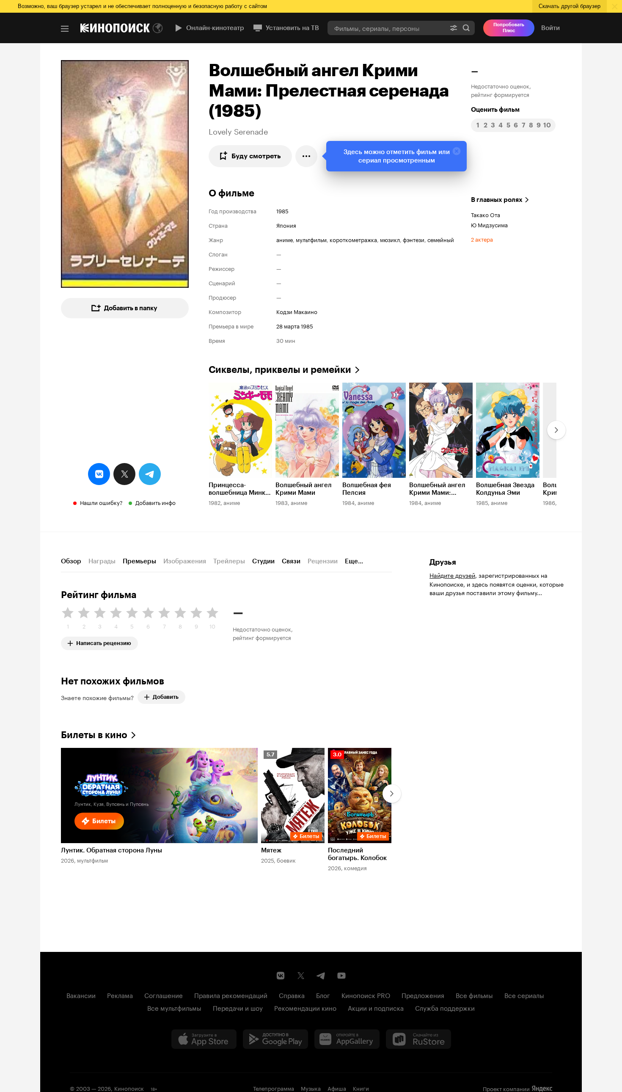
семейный (440, 239)
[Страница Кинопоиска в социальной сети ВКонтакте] (280, 976)
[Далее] (556, 430)
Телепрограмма (273, 1088)
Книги (361, 1088)
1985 (282, 210)
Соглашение (163, 995)
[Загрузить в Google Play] (275, 1039)
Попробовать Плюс (508, 27)
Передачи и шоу (238, 1007)
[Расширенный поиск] (453, 28)
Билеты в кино (94, 735)
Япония (286, 225)
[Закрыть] (456, 151)
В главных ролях (497, 200)
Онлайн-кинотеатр (215, 28)
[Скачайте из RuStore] (418, 1039)
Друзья (442, 562)
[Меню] (65, 29)
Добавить (166, 697)
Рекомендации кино (305, 1007)
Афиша (337, 1088)
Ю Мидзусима (489, 224)
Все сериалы (524, 995)
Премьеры (139, 561)
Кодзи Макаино (296, 311)
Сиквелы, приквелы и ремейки (280, 369)
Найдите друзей (452, 574)
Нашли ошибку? (101, 502)
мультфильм (311, 239)
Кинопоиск (129, 1088)
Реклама (120, 995)
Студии (263, 561)
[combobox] (386, 28)
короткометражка (353, 239)
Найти (466, 28)
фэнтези (413, 239)
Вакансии (81, 995)
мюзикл (390, 239)
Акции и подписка (376, 1007)
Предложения (423, 995)
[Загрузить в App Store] (204, 1039)
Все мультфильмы (174, 1007)
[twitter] (124, 474)
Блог (323, 995)
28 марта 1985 (294, 325)
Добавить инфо (155, 502)
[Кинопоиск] (115, 28)
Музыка (311, 1088)
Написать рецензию (103, 641)
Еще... (354, 561)
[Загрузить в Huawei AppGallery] (347, 1039)
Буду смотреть (256, 156)
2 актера (482, 238)
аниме (284, 239)
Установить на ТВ (292, 28)
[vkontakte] (99, 474)
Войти (550, 28)
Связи (291, 561)
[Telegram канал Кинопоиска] (321, 976)
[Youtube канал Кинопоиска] (341, 976)
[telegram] (150, 474)
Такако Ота (485, 214)
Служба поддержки (445, 1007)
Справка (292, 995)
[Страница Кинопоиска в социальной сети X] (301, 976)
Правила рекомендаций (230, 995)
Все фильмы (474, 995)
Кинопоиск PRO (365, 995)
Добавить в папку (130, 308)
